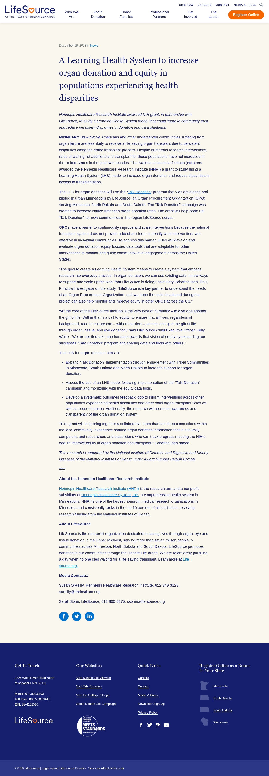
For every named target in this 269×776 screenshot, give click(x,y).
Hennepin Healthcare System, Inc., (110, 495)
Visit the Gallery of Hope (92, 695)
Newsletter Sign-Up (151, 704)
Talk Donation (139, 192)
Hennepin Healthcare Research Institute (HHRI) (99, 488)
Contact (143, 686)
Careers (143, 677)
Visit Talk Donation (89, 686)
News (94, 45)
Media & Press (148, 695)
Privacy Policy (148, 712)
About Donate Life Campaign (96, 704)
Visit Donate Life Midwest (93, 677)
